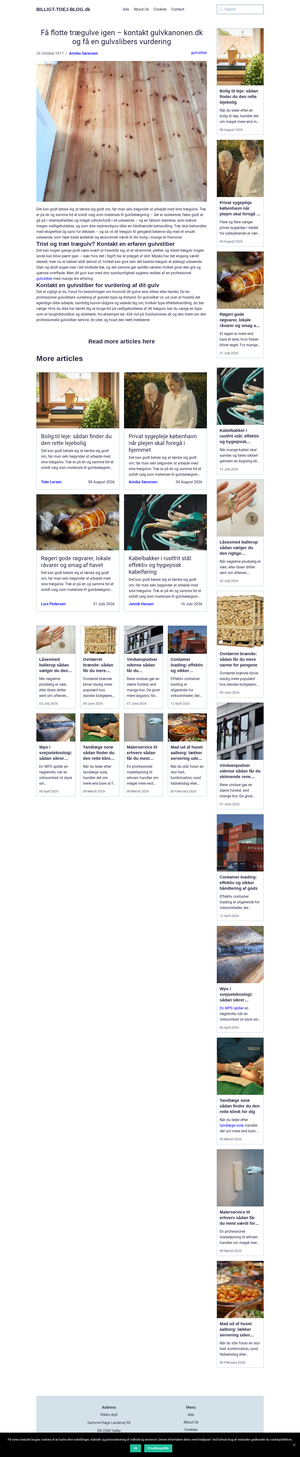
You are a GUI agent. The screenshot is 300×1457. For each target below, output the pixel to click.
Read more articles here (121, 341)
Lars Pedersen (53, 604)
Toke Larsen (51, 482)
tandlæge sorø (232, 1125)
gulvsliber (199, 52)
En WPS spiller (232, 1008)
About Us (141, 9)
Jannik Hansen (141, 604)
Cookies (160, 9)
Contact (177, 9)
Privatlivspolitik (158, 1448)
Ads (126, 9)
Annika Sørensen (83, 53)
